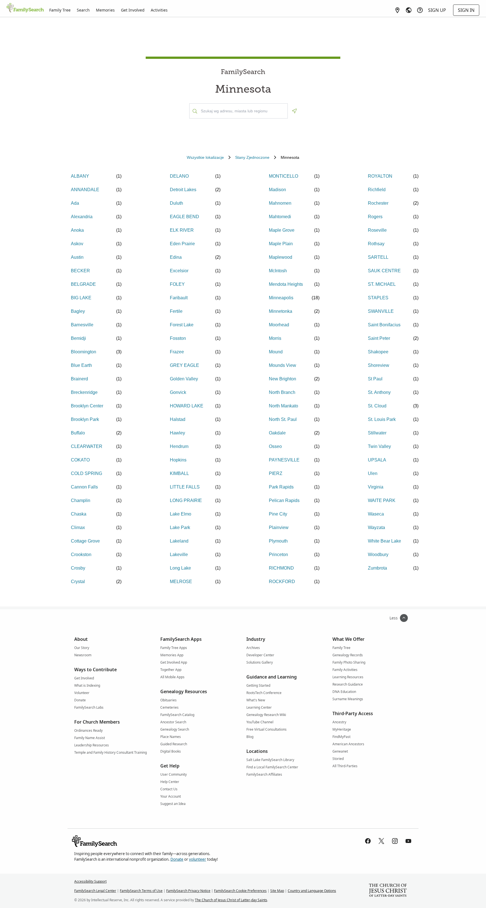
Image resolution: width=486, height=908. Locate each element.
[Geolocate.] (294, 111)
